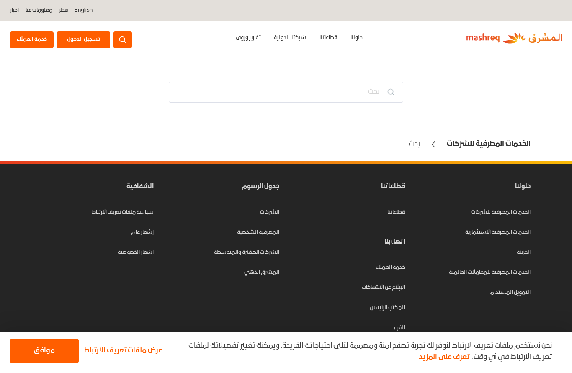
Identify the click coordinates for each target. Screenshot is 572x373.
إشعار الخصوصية (136, 252)
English (84, 10)
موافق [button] (44, 350)
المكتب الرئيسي (387, 307)
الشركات (269, 212)
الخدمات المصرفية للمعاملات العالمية (490, 272)
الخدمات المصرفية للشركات (501, 212)
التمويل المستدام (510, 292)
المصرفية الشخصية (258, 232)
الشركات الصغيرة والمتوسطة (246, 252)
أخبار (14, 10)
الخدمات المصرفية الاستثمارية (498, 232)
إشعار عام (142, 232)
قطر (63, 10)
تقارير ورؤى (248, 37)
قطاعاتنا (328, 37)
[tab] (356, 39)
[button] (124, 351)
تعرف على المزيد (444, 357)
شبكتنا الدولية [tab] (290, 37)
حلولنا (356, 37)
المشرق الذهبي (261, 272)
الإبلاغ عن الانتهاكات (383, 287)
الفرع (399, 328)
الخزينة (524, 252)
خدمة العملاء (390, 267)
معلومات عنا (39, 10)
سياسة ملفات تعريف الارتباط (123, 212)
